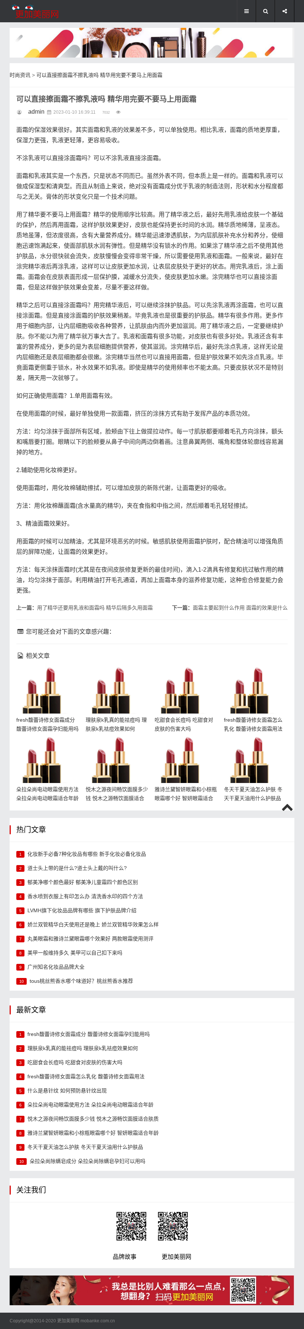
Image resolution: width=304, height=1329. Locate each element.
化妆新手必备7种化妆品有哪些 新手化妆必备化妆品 (86, 854)
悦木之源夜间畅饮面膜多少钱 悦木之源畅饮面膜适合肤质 (116, 749)
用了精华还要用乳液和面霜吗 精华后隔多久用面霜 (95, 608)
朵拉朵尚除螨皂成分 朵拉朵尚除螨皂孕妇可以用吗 (87, 1161)
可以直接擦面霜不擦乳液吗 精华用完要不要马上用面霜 (99, 75)
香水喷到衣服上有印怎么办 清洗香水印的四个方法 (85, 896)
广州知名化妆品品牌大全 (56, 967)
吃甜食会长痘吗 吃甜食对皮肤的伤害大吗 (74, 1062)
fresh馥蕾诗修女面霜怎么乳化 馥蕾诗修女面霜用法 (254, 679)
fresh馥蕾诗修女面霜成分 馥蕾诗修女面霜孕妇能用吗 (46, 679)
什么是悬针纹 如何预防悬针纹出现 (67, 1091)
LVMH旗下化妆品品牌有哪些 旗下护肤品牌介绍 (81, 910)
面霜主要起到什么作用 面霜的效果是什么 (240, 608)
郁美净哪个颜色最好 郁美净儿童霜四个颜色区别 (82, 882)
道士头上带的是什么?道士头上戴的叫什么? (77, 868)
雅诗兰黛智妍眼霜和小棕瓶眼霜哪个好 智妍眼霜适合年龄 (185, 749)
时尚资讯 (20, 75)
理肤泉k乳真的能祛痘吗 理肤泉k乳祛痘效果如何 (82, 1048)
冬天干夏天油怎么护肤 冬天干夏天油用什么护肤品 (253, 749)
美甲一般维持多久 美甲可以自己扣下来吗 (74, 953)
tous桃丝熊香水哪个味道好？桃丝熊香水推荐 (81, 981)
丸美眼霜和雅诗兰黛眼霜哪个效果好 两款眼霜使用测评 (90, 939)
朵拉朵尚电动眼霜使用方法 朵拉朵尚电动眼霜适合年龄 (46, 749)
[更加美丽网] (47, 11)
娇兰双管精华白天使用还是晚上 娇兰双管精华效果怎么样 (93, 924)
